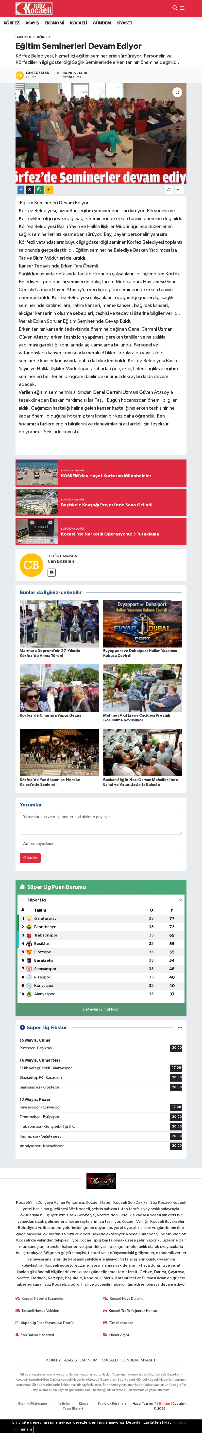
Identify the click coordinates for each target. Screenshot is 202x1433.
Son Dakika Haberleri (37, 1335)
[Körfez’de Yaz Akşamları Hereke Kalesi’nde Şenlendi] (59, 752)
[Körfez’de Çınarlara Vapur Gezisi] (59, 688)
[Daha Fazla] (49, 190)
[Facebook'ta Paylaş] (20, 190)
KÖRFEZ (11, 23)
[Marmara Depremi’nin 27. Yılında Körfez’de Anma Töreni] (59, 624)
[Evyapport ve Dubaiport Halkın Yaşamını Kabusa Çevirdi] (143, 624)
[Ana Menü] (182, 8)
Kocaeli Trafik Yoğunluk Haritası (133, 1311)
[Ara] (175, 8)
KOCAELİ (78, 23)
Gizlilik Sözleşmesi (33, 1403)
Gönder (30, 858)
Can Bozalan (61, 561)
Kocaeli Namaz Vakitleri (40, 1311)
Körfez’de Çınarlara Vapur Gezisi (50, 715)
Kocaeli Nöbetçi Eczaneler (43, 1298)
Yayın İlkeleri (73, 1408)
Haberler (23, 37)
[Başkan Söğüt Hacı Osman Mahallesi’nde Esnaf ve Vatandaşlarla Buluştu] (143, 752)
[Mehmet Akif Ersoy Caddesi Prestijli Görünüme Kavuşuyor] (143, 688)
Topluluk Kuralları (112, 1403)
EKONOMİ (54, 23)
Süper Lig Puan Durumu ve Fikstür (47, 1323)
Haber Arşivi (119, 1335)
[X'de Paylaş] (30, 190)
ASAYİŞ (32, 23)
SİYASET (124, 23)
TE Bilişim (162, 1403)
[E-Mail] (52, 573)
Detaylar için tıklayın (101, 1009)
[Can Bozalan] (31, 565)
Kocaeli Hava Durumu (126, 1298)
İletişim (64, 1403)
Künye (83, 1403)
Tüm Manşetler (121, 1323)
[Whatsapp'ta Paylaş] (39, 190)
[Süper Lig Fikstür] (180, 1028)
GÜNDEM (102, 23)
